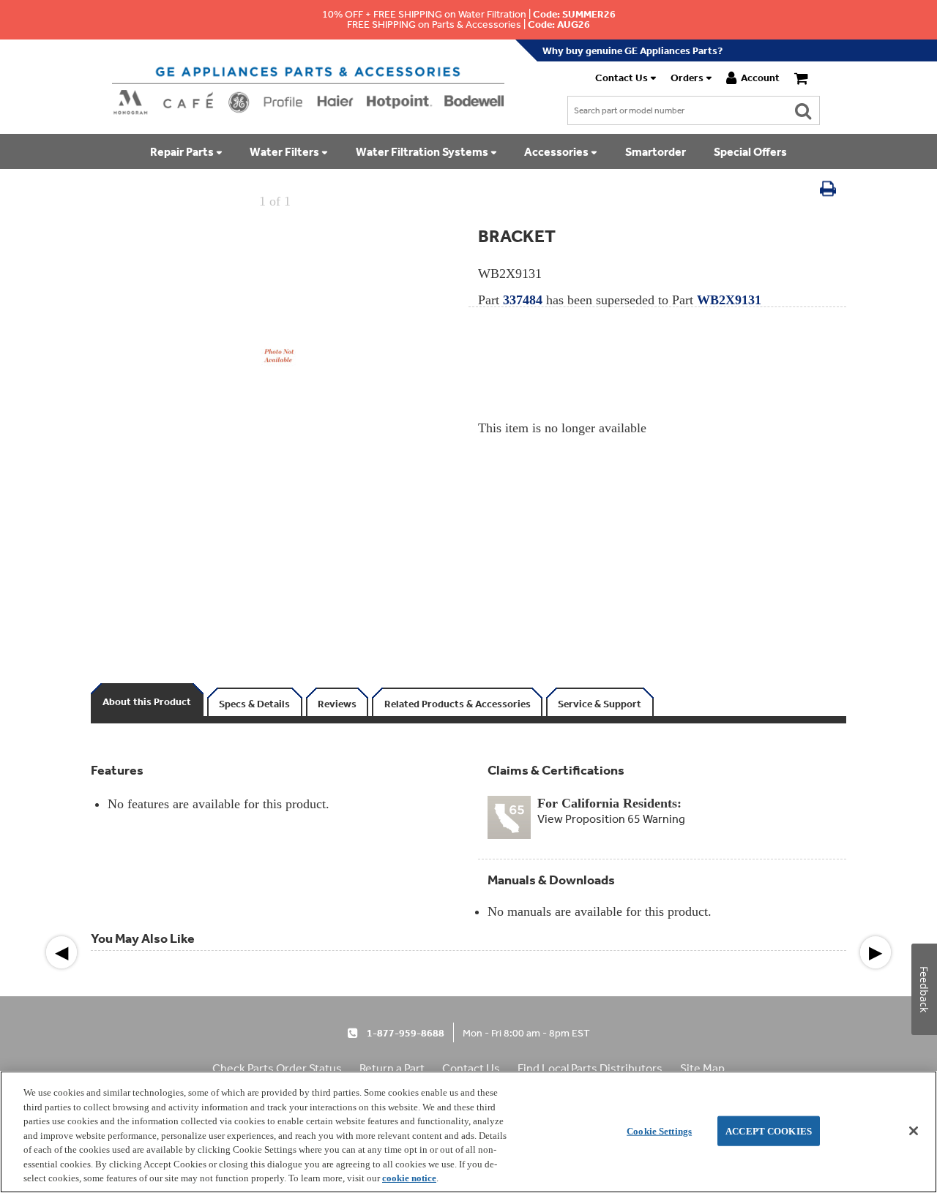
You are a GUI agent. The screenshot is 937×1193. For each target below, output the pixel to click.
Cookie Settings (659, 1130)
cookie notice (409, 1178)
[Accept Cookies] (913, 1131)
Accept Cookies (768, 1130)
